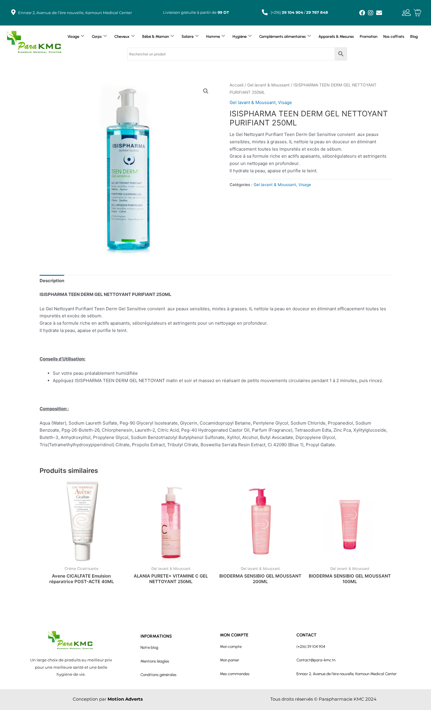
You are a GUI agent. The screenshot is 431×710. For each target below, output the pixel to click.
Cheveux (122, 36)
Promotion (368, 36)
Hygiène (240, 36)
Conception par (108, 699)
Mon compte (231, 646)
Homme (213, 36)
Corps (97, 36)
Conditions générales (158, 674)
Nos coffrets (393, 36)
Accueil (236, 85)
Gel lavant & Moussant (268, 85)
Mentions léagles (154, 661)
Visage (73, 36)
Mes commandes (235, 673)
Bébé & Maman (155, 36)
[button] (206, 91)
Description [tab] (52, 280)
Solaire (187, 36)
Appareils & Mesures (336, 36)
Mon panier (229, 660)
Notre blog (149, 647)
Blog (414, 36)
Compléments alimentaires (282, 36)
